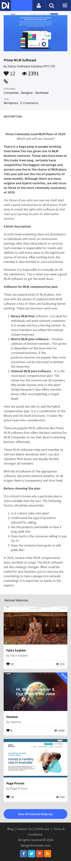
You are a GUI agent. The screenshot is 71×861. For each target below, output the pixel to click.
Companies (11, 92)
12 (12, 71)
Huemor (12, 717)
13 (12, 664)
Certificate (41, 829)
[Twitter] (31, 853)
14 (12, 797)
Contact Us (24, 829)
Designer (27, 92)
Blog (10, 829)
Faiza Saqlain (16, 650)
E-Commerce (29, 103)
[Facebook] (23, 853)
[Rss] (47, 853)
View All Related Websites (35, 814)
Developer (42, 92)
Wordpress (11, 103)
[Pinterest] (39, 853)
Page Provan (15, 783)
